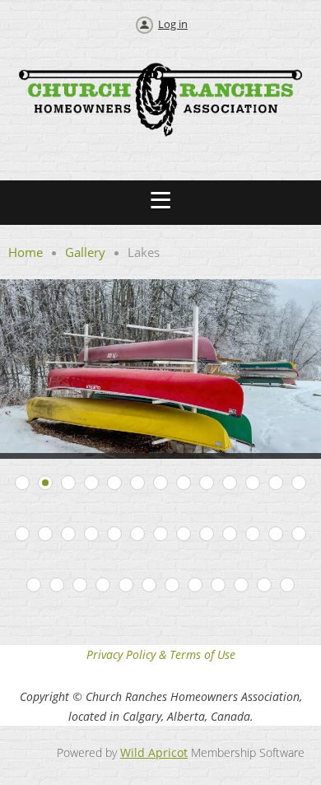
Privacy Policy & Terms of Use (160, 654)
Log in (173, 23)
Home (25, 252)
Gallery (85, 252)
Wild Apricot (154, 752)
